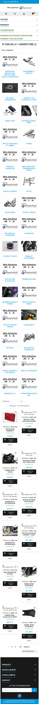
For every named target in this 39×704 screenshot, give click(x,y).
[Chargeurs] (29, 223)
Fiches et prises (29, 212)
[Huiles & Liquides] (10, 181)
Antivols (10, 348)
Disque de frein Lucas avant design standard (29, 501)
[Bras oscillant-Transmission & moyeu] (29, 156)
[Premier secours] (29, 269)
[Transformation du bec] (29, 383)
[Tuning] (29, 133)
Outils (29, 191)
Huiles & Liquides (10, 191)
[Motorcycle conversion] (29, 337)
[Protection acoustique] (10, 269)
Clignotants (29, 325)
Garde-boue (10, 121)
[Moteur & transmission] (10, 87)
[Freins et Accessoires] (29, 246)
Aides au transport (29, 371)
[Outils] (29, 181)
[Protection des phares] (10, 314)
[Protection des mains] (29, 291)
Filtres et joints (10, 256)
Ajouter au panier (9, 440)
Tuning (29, 144)
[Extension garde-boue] (29, 110)
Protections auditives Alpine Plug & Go (29, 421)
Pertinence (13, 401)
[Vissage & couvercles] (10, 156)
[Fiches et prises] (29, 202)
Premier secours (29, 279)
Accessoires (10, 212)
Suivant (27, 647)
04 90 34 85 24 (14, 1)
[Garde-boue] (10, 110)
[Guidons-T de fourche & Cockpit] (29, 87)
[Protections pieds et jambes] (10, 133)
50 (20, 647)
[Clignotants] (29, 314)
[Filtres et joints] (10, 246)
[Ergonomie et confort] (29, 61)
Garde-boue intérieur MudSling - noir (29, 585)
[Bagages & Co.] (10, 383)
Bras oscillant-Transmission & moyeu (29, 168)
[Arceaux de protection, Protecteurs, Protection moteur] (10, 61)
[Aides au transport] (29, 360)
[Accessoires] (10, 202)
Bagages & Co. (10, 393)
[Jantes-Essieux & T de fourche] (10, 360)
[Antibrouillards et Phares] (10, 291)
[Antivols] (10, 337)
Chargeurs (29, 233)
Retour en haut (30, 651)
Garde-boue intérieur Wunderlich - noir (29, 626)
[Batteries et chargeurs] (10, 223)
